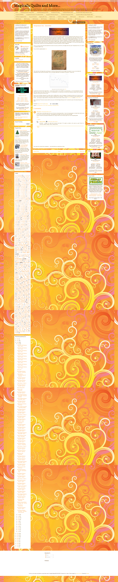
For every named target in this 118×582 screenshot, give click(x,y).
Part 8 (22, 99)
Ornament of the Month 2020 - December (21, 486)
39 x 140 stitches (19, 214)
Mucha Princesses (19, 295)
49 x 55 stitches (21, 223)
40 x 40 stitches (25, 215)
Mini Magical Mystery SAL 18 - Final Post (21, 372)
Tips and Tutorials (33, 16)
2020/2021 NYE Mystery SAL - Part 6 (22, 354)
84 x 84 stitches (22, 239)
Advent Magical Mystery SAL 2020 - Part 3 (22, 433)
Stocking (28, 314)
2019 (18, 533)
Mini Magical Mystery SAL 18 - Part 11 (21, 392)
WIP (16, 331)
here (46, 48)
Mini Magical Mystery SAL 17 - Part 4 (21, 492)
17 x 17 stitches (21, 182)
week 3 (93, 64)
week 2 (97, 63)
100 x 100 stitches (18, 176)
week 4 (97, 64)
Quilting (16, 306)
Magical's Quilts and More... (37, 5)
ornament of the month (21, 302)
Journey (28, 268)
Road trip (21, 307)
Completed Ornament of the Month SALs (34, 14)
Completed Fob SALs (55, 12)
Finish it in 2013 (18, 260)
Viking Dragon (25, 326)
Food (27, 261)
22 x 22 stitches (23, 185)
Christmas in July (26, 249)
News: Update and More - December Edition (22, 407)
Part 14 (22, 101)
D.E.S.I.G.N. (21, 254)
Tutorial (27, 322)
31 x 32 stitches (23, 201)
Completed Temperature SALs (67, 14)
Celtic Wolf (25, 248)
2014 (18, 541)
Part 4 (19, 98)
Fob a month (20, 261)
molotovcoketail (78, 573)
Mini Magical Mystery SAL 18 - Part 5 (21, 425)
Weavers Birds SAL (19, 329)
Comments (48, 557)
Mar (18, 527)
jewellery (16, 268)
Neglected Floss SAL (21, 296)
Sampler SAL (25, 308)
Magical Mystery (43, 121)
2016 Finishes (35, 18)
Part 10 (18, 100)
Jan (18, 531)
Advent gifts (23, 242)
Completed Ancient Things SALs (27, 12)
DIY (16, 255)
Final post (27, 101)
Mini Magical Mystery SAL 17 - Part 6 (21, 484)
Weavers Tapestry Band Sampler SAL (22, 330)
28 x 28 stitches (22, 196)
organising (28, 301)
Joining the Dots (22, 268)
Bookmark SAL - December (20, 454)
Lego (22, 269)
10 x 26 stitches (26, 175)
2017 (18, 536)
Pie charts (22, 304)
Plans (16, 305)
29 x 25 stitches (21, 197)
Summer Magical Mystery (22, 315)
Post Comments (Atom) (61, 155)
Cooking (28, 251)
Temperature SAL (55, 105)
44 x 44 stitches (24, 218)
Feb (18, 529)
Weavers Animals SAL (22, 328)
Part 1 (19, 97)
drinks (18, 256)
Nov (18, 514)
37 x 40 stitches (27, 212)
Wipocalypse (21, 331)
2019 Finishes (61, 18)
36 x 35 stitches (22, 210)
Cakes (18, 248)
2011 (18, 546)
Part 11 (22, 100)
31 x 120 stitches (24, 200)
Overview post (22, 93)
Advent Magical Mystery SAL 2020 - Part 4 (22, 399)
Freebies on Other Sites (63, 16)
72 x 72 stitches (26, 236)
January (93, 84)
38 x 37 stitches (19, 213)
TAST (27, 317)
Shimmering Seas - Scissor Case (95, 195)
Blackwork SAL (18, 247)
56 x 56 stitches (21, 229)
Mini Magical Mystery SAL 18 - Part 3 (21, 430)
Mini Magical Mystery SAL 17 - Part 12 (21, 457)
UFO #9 (20, 325)
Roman (25, 307)
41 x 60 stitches (23, 216)
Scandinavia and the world (25, 309)
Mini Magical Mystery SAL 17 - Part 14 (21, 448)
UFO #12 (18, 324)
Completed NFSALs (20, 14)
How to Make (20, 266)
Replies (39, 119)
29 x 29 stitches (18, 198)
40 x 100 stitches (26, 214)
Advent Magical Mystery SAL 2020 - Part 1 (22, 495)
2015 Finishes (27, 18)
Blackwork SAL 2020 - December (21, 467)
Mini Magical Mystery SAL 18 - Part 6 (21, 420)
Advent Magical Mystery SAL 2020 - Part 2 (22, 462)
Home (17, 12)
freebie (17, 262)
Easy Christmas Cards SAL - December (21, 436)
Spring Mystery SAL (25, 312)
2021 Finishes (78, 18)
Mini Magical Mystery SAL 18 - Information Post (21, 470)
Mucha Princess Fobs (25, 293)
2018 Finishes (52, 18)
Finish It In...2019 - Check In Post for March (25, 163)
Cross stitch (45, 105)
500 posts (27, 225)
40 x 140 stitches (17, 215)
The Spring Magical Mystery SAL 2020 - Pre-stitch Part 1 (24, 146)
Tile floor (28, 320)
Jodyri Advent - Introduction (20, 505)
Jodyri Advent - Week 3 (21, 414)
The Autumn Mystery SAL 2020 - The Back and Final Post (21, 511)
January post (77, 97)
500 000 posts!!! (21, 225)
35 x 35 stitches (22, 209)
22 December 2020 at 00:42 (52, 121)
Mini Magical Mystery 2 (22, 286)
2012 (18, 545)
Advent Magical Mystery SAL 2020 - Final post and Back (22, 395)
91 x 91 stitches (23, 240)
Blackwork (25, 246)
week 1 (93, 63)
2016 (18, 538)
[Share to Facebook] (56, 103)
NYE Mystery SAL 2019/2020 (22, 301)
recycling (16, 307)
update (24, 325)
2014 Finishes (18, 18)
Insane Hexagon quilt (19, 267)
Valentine (20, 326)
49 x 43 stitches (22, 222)
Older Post (82, 151)
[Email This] (52, 103)
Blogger (87, 573)
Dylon (21, 256)
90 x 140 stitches (39, 105)
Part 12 (26, 100)
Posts (47, 555)
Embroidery (50, 105)
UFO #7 (26, 324)
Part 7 (19, 99)
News (27, 297)
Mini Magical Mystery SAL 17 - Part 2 (21, 508)
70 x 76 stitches (19, 235)
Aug (18, 519)
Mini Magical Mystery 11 (23, 279)
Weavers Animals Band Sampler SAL (22, 327)
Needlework (27, 295)
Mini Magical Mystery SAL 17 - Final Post (21, 444)
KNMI (65, 89)
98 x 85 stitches (21, 241)
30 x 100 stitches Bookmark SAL (20, 199)
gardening (22, 264)
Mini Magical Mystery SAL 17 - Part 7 (21, 481)
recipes (26, 306)
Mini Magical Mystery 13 (22, 281)
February (98, 84)
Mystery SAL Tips (43, 16)
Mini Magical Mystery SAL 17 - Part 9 (21, 474)
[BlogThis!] (54, 103)
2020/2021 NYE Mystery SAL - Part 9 (22, 346)
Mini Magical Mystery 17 (23, 284)
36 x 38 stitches (22, 211)
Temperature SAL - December (21, 500)
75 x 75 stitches (19, 237)
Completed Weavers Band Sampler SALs (84, 14)
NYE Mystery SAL (21, 299)
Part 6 (26, 98)
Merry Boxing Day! (21, 387)
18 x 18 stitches (22, 183)
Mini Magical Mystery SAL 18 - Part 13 (21, 381)
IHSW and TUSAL (23, 154)
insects (27, 267)
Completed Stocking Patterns (52, 14)
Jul (18, 521)
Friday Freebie (26, 262)
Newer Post (36, 151)
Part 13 (17, 101)
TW (15, 323)
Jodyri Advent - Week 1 (21, 478)
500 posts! (19, 369)
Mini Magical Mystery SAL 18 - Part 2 (21, 439)
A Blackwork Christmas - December (22, 404)
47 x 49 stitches (22, 221)
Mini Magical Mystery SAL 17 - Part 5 (21, 489)
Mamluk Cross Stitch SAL (23, 272)
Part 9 (26, 99)
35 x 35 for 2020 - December (20, 422)
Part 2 (22, 97)
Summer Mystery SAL (19, 317)
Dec (18, 343)
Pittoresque (39, 111)
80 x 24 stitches (23, 238)
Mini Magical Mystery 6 (20, 289)
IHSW (26, 266)
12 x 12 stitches (22, 178)
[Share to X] (55, 103)
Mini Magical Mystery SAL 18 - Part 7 (21, 417)
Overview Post (95, 82)
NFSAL (16, 298)
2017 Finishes (44, 18)
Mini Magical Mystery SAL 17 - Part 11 (21, 459)
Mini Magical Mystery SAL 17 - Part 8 (21, 477)
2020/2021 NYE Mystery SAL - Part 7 (22, 351)
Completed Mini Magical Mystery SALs (84, 12)
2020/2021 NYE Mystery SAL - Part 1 (22, 367)
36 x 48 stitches (21, 212)
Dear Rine (26, 254)
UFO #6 (22, 324)
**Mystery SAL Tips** (22, 95)
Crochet (18, 252)
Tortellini (24, 321)
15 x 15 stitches (23, 180)
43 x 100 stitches (25, 217)
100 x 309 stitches (27, 176)
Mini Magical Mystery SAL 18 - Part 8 (21, 413)
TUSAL (22, 322)
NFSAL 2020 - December (20, 390)
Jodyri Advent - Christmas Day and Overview (21, 375)
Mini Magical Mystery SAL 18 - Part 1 (21, 441)
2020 (18, 342)
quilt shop (26, 305)
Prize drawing (21, 305)
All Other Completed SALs (21, 16)
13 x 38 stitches (22, 179)
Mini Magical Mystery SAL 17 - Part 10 (21, 465)
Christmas (17, 249)
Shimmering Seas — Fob (95, 193)
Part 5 (22, 98)
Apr (18, 526)
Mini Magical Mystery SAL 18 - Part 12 (21, 385)
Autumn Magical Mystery (25, 244)
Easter (25, 256)
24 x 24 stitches (22, 187)
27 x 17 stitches (22, 194)
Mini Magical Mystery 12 (20, 280)
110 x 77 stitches (19, 177)
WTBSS (16, 332)
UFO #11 (28, 323)
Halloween (16, 265)
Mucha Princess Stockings (22, 294)
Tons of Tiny (19, 321)
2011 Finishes (81, 16)
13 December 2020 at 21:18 (46, 111)
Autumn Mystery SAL (21, 245)
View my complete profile (20, 54)
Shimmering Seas (18, 311)
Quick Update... (18, 138)
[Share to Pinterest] (57, 103)
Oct (18, 516)
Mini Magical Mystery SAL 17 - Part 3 (21, 497)
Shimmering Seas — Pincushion (95, 194)
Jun (18, 522)
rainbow (22, 306)
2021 (18, 340)
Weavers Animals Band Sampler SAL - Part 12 (22, 503)
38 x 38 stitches (26, 213)
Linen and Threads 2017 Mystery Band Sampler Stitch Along (22, 270)
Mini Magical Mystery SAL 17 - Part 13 (21, 451)
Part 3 (26, 97)
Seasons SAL (19, 310)
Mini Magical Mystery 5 (23, 288)
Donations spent (27, 255)
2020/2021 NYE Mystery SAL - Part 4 (22, 359)
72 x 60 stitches (19, 236)
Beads (20, 246)
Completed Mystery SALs (68, 12)
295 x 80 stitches (25, 198)
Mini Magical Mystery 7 (22, 290)
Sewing (26, 310)
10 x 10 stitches (18, 175)
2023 (18, 338)
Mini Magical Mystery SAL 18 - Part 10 (21, 402)
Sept (19, 517)
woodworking (27, 331)
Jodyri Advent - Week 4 (21, 383)
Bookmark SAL (27, 247)
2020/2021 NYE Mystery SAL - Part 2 (22, 365)
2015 (18, 540)
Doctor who (20, 255)
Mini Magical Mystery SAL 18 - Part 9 (21, 410)
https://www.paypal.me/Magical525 (22, 72)
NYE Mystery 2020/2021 (25, 298)
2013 (18, 543)
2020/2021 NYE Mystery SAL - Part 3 (22, 362)
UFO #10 (22, 323)
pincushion (27, 304)
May (18, 524)
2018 (18, 535)
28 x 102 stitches (22, 195)
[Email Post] (50, 103)
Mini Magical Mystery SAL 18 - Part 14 (21, 378)
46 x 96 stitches (22, 220)
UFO (19, 323)
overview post (69, 97)
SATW (16, 309)
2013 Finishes (98, 16)
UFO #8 (16, 325)
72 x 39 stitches (27, 235)
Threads (24, 320)
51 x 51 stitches (18, 226)
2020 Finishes (69, 18)
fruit (18, 264)
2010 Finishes (73, 16)
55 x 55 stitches (23, 228)
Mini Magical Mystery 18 (20, 285)
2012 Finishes (90, 16)
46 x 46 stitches (24, 219)
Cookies (23, 251)
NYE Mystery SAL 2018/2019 (22, 300)
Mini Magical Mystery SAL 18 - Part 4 (21, 428)
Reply (38, 117)
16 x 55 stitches (23, 181)
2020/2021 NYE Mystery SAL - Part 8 (22, 348)
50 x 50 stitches (22, 224)
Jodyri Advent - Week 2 (21, 446)
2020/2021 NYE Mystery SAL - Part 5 (22, 357)
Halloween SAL (23, 265)
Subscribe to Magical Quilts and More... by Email (21, 117)
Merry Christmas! (23, 130)
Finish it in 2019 (27, 260)
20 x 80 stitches (23, 184)
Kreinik (18, 269)
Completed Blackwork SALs (42, 12)
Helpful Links (52, 16)
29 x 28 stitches (27, 197)
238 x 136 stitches (22, 186)
